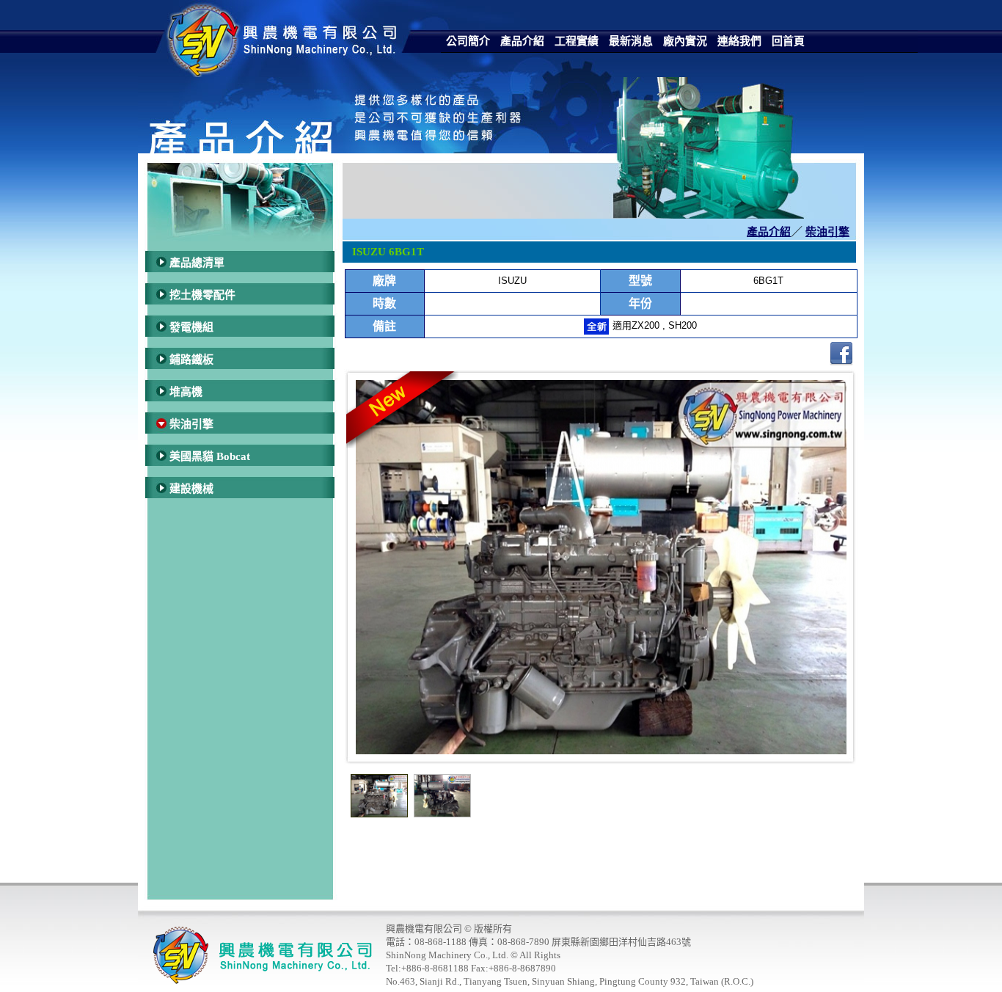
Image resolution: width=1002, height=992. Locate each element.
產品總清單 (196, 263)
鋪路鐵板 (191, 359)
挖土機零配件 (202, 295)
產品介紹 (769, 232)
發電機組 (191, 327)
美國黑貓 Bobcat (209, 456)
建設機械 (191, 489)
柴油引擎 (191, 424)
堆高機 (185, 392)
